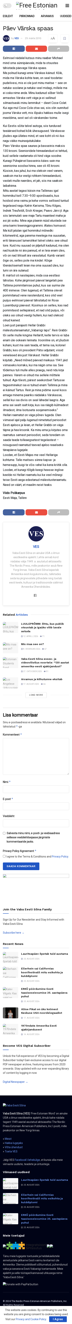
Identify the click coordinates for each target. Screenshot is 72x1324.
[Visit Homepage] (38, 6)
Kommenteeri (12, 734)
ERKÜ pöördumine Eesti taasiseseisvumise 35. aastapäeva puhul (44, 992)
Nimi (7, 782)
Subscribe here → (13, 932)
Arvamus (47, 16)
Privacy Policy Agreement (19, 851)
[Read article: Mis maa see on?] (10, 647)
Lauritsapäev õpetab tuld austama (44, 953)
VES (16, 38)
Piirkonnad (27, 16)
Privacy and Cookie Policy (31, 1319)
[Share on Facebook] (14, 49)
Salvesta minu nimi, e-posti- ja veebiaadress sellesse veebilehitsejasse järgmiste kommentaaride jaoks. (33, 837)
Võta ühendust (14, 1147)
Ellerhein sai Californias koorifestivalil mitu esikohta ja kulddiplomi (42, 972)
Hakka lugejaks (14, 1143)
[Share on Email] (36, 49)
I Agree (58, 1319)
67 (45, 649)
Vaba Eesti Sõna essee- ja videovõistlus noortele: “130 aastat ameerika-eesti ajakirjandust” (45, 662)
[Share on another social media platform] (58, 49)
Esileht (8, 16)
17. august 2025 (31, 684)
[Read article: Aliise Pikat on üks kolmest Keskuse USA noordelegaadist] (10, 1012)
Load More (36, 695)
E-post (8, 799)
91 (47, 671)
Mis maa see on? (32, 644)
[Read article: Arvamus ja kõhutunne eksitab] (10, 682)
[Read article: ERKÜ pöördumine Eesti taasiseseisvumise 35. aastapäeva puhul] (10, 992)
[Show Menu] (67, 5)
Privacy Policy (60, 856)
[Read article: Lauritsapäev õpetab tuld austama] (10, 957)
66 (44, 684)
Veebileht (8, 816)
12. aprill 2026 (30, 636)
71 (43, 636)
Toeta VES (11, 1151)
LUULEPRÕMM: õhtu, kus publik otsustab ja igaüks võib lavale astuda (42, 627)
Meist (8, 1138)
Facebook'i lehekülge (27, 1159)
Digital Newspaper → (15, 1081)
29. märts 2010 (33, 38)
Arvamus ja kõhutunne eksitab (41, 679)
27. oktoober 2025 (32, 671)
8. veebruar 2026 (31, 649)
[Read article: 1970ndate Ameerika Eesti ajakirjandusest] (10, 1029)
